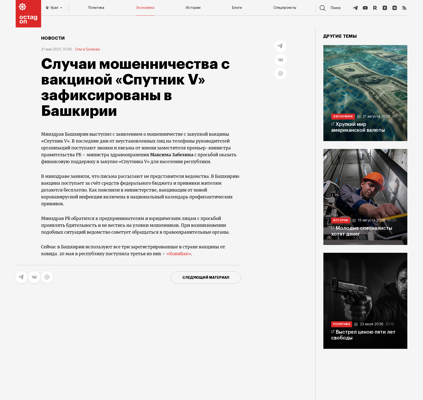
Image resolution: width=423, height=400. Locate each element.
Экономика (145, 8)
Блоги (237, 8)
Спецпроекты (284, 8)
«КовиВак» (178, 253)
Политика (96, 8)
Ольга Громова (87, 49)
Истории (193, 8)
